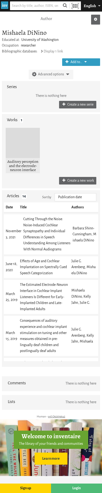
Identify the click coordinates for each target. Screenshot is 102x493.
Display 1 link (53, 51)
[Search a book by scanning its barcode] (75, 5)
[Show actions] (95, 20)
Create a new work (80, 180)
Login (76, 488)
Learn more (51, 458)
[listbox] (75, 197)
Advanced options (51, 74)
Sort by (46, 197)
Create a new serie (80, 104)
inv (4, 5)
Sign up (25, 488)
